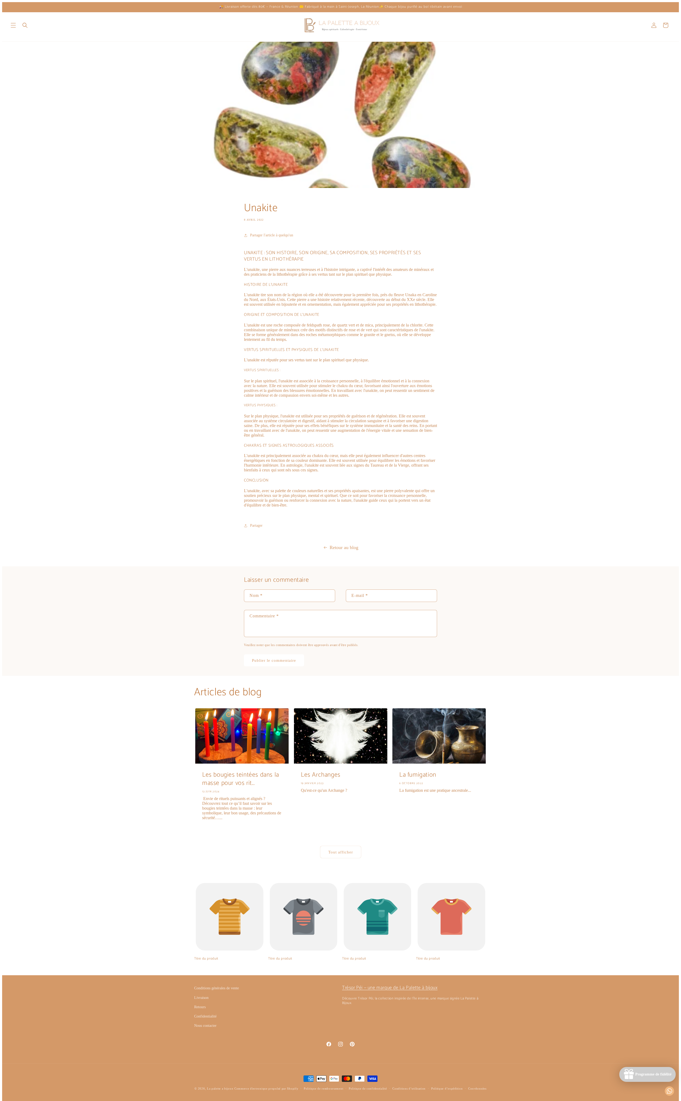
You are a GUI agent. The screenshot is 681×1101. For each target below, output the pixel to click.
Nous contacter (205, 1026)
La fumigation (417, 775)
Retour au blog (344, 547)
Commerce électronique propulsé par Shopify (266, 1088)
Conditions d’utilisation (409, 1088)
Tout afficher (340, 852)
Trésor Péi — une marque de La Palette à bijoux (390, 988)
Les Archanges (320, 775)
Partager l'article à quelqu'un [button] (271, 235)
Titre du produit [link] (206, 959)
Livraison (201, 998)
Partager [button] (256, 526)
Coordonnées (477, 1088)
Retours (200, 1007)
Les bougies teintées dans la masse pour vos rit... (240, 779)
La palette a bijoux (220, 1088)
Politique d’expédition (447, 1088)
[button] (13, 25)
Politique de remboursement (323, 1088)
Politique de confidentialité (368, 1088)
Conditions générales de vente (216, 988)
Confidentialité (205, 1016)
